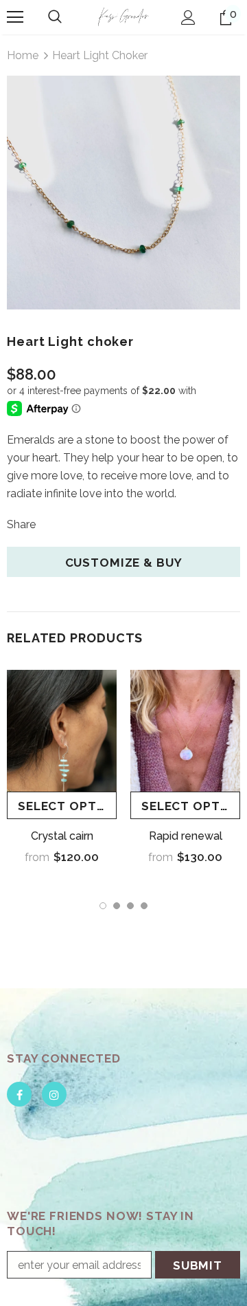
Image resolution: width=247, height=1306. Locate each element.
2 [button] (116, 905)
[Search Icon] (55, 17)
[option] (123, 192)
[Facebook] (19, 1094)
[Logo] (123, 17)
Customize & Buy (124, 562)
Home (22, 55)
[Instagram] (54, 1094)
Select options (67, 806)
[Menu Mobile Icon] (15, 17)
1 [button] (102, 905)
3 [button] (130, 905)
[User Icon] (188, 17)
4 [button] (144, 905)
